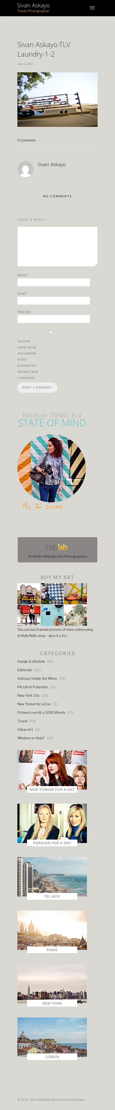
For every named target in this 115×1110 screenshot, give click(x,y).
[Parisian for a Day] (52, 845)
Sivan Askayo (52, 164)
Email (22, 293)
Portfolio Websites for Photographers (57, 556)
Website (23, 312)
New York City (28, 695)
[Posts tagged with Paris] (52, 952)
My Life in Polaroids (32, 687)
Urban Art (25, 729)
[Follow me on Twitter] (55, 525)
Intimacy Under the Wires (37, 678)
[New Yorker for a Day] (52, 791)
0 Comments (26, 140)
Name (23, 275)
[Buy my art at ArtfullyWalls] (52, 624)
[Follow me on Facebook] (52, 525)
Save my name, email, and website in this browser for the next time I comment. (27, 359)
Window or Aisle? (31, 738)
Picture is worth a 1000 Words (41, 712)
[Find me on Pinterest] (62, 525)
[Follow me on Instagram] (59, 525)
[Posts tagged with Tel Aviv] (52, 898)
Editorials (24, 670)
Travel (22, 721)
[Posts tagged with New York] (52, 1005)
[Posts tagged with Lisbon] (52, 1059)
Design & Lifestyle (31, 661)
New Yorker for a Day (34, 704)
